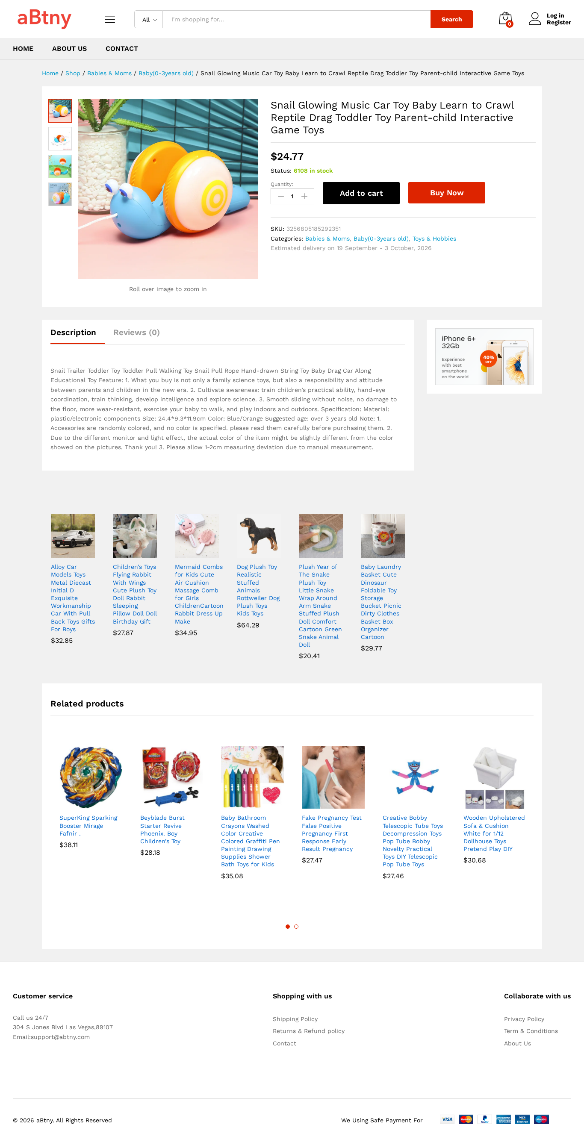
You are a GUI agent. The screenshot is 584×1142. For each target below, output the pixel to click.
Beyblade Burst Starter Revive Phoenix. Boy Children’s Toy (162, 829)
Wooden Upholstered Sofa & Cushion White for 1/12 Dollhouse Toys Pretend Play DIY (494, 833)
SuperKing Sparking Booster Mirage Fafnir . (88, 825)
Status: (281, 170)
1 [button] (288, 926)
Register (559, 22)
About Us (69, 48)
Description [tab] (73, 332)
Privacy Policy (524, 1018)
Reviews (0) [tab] (136, 332)
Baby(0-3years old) (381, 238)
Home (23, 48)
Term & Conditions (531, 1030)
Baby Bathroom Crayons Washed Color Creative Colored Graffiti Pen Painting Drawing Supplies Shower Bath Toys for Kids (250, 841)
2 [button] (296, 926)
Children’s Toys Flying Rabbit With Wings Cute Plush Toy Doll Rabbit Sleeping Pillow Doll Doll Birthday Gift (135, 593)
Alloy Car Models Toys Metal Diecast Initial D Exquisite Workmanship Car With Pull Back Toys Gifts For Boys (73, 598)
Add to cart (361, 192)
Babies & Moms (327, 238)
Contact (122, 48)
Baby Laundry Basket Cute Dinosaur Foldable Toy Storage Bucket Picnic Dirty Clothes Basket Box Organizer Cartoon (381, 601)
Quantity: (282, 184)
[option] (90, 803)
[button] (63, 552)
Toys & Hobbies (434, 238)
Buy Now (447, 192)
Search (452, 19)
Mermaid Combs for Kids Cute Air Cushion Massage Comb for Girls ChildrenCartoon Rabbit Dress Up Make (199, 593)
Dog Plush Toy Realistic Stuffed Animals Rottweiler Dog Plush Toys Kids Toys (258, 590)
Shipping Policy (295, 1018)
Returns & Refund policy (309, 1030)
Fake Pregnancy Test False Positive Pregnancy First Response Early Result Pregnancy (332, 833)
